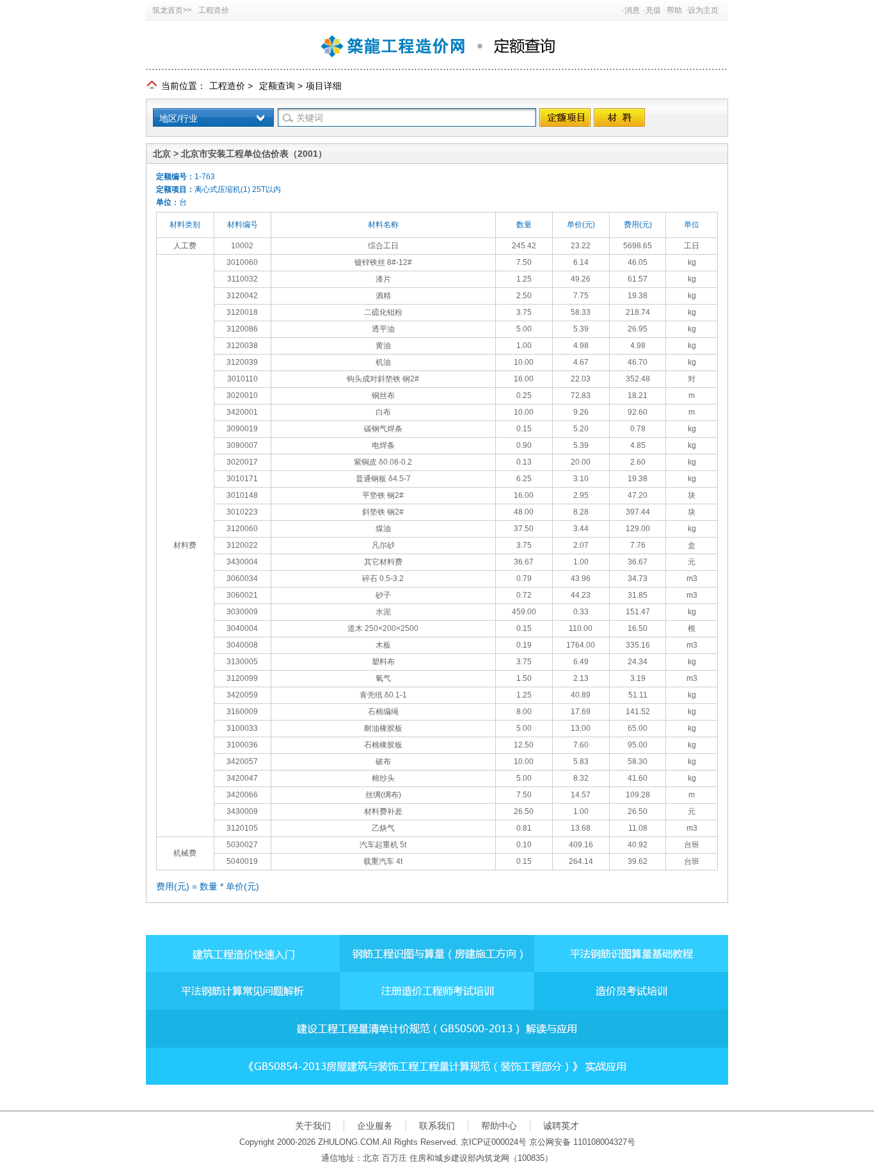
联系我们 (437, 1126)
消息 (632, 10)
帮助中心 (499, 1126)
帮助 (674, 10)
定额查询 (277, 86)
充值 (653, 10)
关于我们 (313, 1126)
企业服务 (375, 1126)
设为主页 (703, 10)
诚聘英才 (561, 1126)
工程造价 (213, 10)
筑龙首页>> (172, 10)
